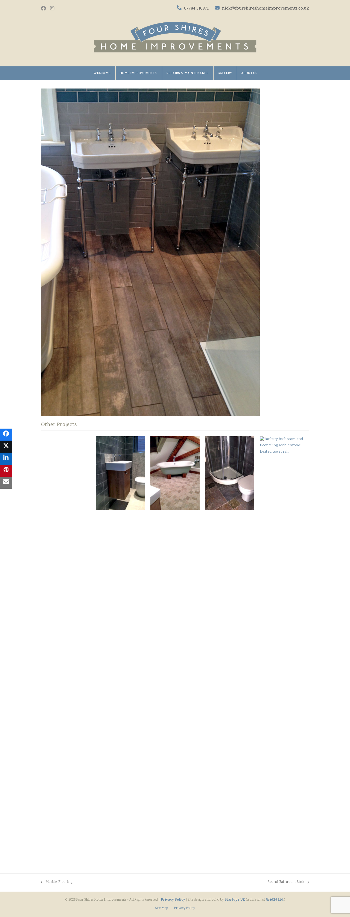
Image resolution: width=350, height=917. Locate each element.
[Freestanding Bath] (175, 473)
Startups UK (234, 900)
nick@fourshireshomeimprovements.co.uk (265, 8)
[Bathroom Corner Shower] (229, 473)
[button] (6, 435)
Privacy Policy (173, 900)
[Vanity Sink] (120, 473)
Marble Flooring (56, 882)
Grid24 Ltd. (275, 900)
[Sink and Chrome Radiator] (284, 641)
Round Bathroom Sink (285, 882)
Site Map (161, 908)
